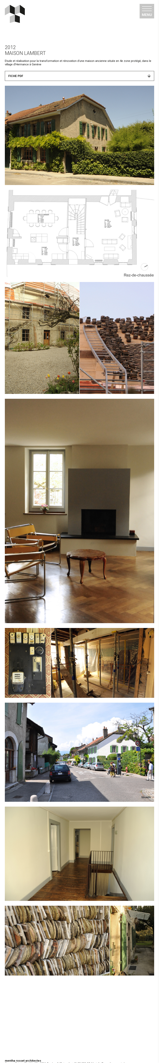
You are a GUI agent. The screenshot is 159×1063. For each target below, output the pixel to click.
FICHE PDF (15, 76)
